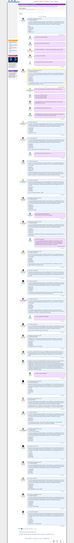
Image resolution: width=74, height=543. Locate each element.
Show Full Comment (61, 246)
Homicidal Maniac (30, 90)
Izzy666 (30, 240)
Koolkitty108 (23, 325)
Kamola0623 (23, 199)
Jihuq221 (23, 447)
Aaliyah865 (30, 115)
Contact (40, 538)
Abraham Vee (23, 271)
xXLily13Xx (30, 56)
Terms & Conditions (28, 538)
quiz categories (34, 534)
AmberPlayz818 (23, 223)
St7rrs (23, 382)
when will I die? (11, 65)
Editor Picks (56, 1)
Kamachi (23, 282)
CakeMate (23, 162)
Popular (51, 1)
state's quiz (43, 534)
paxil (23, 513)
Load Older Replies (61, 34)
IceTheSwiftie (30, 214)
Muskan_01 (23, 71)
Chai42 (30, 317)
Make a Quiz (36, 1)
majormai (23, 353)
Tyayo (30, 96)
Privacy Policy (35, 538)
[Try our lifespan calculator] (13, 59)
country (52, 534)
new (45, 16)
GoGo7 (30, 102)
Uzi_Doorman (30, 50)
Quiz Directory (47, 1)
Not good (23, 463)
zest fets (30, 154)
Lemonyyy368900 (23, 300)
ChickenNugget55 (23, 430)
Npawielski (23, 413)
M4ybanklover (23, 139)
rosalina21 (23, 20)
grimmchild (23, 252)
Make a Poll (41, 1)
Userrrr (23, 362)
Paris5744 (30, 44)
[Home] (14, 1)
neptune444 (23, 337)
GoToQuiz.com (33, 532)
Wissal (30, 38)
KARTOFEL (23, 479)
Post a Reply (62, 66)
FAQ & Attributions (46, 538)
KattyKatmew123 (23, 123)
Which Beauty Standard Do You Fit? (51, 6)
